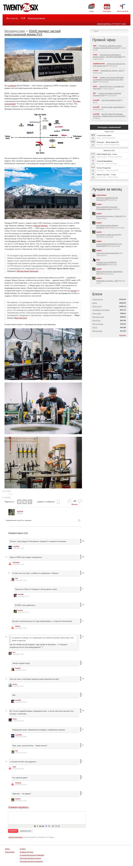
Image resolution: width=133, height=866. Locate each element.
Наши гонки (113, 264)
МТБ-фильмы (97, 331)
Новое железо (98, 59)
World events (97, 73)
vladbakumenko (99, 64)
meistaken (16, 562)
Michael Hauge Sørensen (27, 271)
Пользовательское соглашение (31, 861)
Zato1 (95, 86)
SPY (94, 93)
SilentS (17, 626)
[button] (35, 826)
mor (14, 652)
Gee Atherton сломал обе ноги (107, 235)
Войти (7, 849)
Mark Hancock (20, 318)
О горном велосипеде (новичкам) (32, 855)
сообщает (12, 86)
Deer (98, 260)
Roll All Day (113, 66)
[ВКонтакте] (24, 501)
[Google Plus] (30, 501)
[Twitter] (19, 501)
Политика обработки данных (30, 858)
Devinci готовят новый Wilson (112, 107)
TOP (23, 18)
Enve (10, 494)
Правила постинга (26, 852)
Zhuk (14, 767)
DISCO (94, 327)
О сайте (23, 849)
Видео (95, 102)
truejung (18, 783)
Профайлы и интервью (116, 227)
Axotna (95, 71)
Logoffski (16, 546)
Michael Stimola (40, 226)
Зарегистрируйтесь (104, 24)
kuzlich (20, 610)
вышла (74, 291)
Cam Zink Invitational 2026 (111, 100)
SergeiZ (17, 668)
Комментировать (18, 807)
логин (124, 24)
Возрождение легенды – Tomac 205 (109, 216)
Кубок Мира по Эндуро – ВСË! (112, 71)
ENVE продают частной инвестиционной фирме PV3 (33, 32)
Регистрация (10, 852)
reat (16, 578)
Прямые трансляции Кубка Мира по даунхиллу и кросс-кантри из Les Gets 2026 (108, 80)
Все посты (12, 18)
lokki (95, 46)
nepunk (17, 799)
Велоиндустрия (15, 31)
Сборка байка (115, 246)
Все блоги (122, 335)
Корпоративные (36, 18)
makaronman (101, 195)
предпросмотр (25, 831)
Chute (15, 719)
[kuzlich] (11, 515)
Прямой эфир (104, 40)
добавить (13, 831)
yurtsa (15, 684)
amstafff (21, 594)
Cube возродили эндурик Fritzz (107, 253)
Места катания (97, 324)
